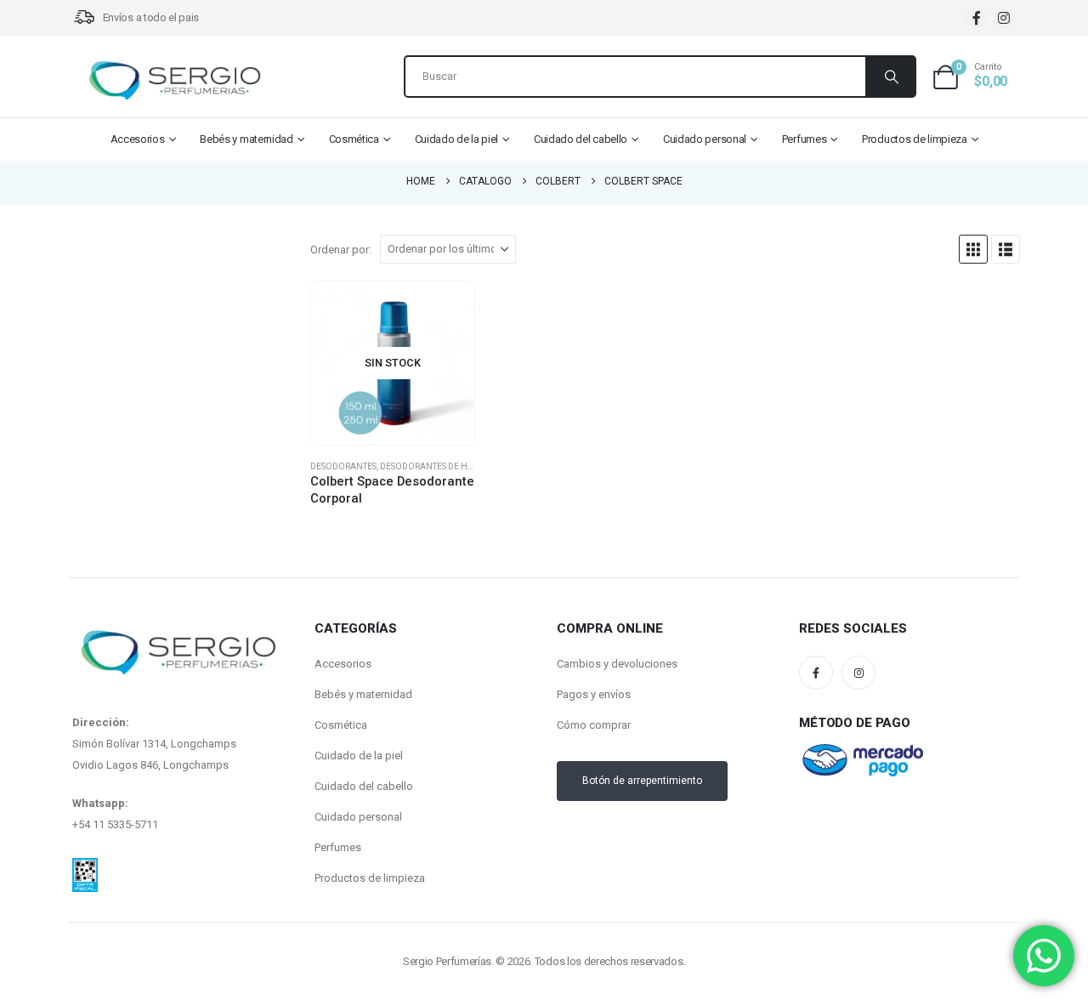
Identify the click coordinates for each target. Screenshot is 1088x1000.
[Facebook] (976, 18)
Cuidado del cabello (580, 139)
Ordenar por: (340, 249)
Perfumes (804, 139)
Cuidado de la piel (457, 139)
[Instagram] (1003, 18)
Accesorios (137, 139)
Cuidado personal (704, 139)
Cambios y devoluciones (617, 663)
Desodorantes (343, 466)
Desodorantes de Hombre (439, 466)
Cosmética (354, 139)
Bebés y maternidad (246, 139)
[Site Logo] (174, 80)
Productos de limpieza (914, 139)
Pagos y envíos (594, 694)
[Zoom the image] (85, 868)
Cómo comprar (594, 725)
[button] (973, 249)
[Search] (890, 76)
